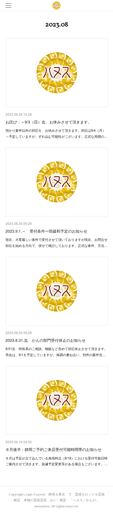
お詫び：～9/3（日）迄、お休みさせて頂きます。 (48, 122)
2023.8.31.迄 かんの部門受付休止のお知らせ (45, 340)
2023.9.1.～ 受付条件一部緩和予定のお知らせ (46, 231)
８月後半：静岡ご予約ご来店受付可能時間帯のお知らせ (53, 449)
